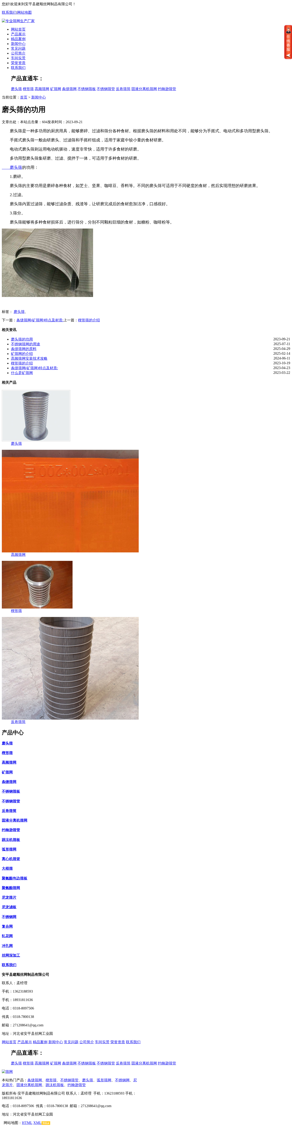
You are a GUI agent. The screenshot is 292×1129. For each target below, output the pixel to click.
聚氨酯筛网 (11, 888)
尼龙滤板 (9, 907)
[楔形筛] (37, 607)
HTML (27, 1123)
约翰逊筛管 (167, 89)
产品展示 (18, 34)
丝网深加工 (11, 955)
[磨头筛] (36, 440)
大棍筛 (7, 868)
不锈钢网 (9, 917)
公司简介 (18, 53)
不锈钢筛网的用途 (25, 344)
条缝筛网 (69, 89)
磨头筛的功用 (22, 339)
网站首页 (18, 29)
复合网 (7, 926)
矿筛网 (55, 89)
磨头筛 (16, 89)
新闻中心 (18, 44)
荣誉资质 (18, 63)
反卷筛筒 (123, 89)
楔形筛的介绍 (89, 320)
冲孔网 (7, 946)
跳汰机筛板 (11, 840)
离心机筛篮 (11, 859)
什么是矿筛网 (22, 373)
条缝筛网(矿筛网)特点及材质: (39, 320)
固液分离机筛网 (144, 89)
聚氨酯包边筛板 (14, 878)
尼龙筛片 (9, 897)
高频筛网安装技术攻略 (29, 358)
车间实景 (18, 58)
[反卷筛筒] (70, 718)
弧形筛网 (9, 849)
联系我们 (9, 12)
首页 (23, 97)
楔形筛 (28, 89)
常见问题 (18, 48)
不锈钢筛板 (87, 89)
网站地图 (24, 12)
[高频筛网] (70, 551)
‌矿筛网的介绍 (22, 354)
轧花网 (7, 936)
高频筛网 (42, 89)
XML (37, 1123)
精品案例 (18, 39)
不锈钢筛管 (106, 89)
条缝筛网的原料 (23, 349)
